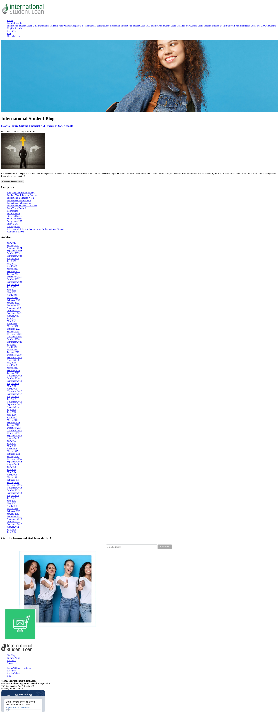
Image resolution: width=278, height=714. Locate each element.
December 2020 (14, 334)
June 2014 (11, 469)
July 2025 (11, 243)
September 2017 (14, 394)
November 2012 (14, 519)
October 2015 (13, 433)
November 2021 (14, 308)
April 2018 (12, 388)
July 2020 (11, 344)
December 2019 (14, 355)
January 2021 (13, 331)
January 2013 (13, 514)
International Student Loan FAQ (135, 25)
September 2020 (14, 342)
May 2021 (11, 321)
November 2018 (14, 375)
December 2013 (14, 485)
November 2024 (14, 248)
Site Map (11, 655)
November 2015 (14, 430)
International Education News (20, 198)
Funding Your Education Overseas (22, 195)
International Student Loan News (22, 205)
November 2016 (14, 401)
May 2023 (11, 263)
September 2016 (14, 404)
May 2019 (11, 362)
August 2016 (13, 407)
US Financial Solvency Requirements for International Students (36, 229)
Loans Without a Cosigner (19, 668)
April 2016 (12, 417)
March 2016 (12, 420)
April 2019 (12, 365)
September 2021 (14, 313)
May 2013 (11, 503)
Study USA (12, 224)
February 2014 (13, 480)
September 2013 (14, 493)
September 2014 (14, 461)
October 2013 (13, 490)
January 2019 (13, 373)
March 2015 (12, 451)
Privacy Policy (13, 658)
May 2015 (11, 446)
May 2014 (11, 472)
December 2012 (14, 516)
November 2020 (14, 336)
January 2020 (13, 352)
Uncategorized (13, 226)
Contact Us (12, 663)
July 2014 (11, 467)
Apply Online (13, 673)
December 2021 (14, 305)
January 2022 (13, 302)
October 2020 (13, 339)
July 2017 (11, 399)
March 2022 (12, 297)
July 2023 (11, 261)
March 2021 (12, 326)
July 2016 (11, 409)
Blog (9, 33)
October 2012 (13, 521)
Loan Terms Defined (16, 208)
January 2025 (13, 245)
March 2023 (12, 269)
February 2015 (13, 454)
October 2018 (13, 378)
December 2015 (14, 428)
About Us (11, 660)
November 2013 (14, 487)
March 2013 (12, 508)
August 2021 (13, 316)
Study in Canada (14, 216)
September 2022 (14, 282)
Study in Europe (14, 218)
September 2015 (14, 435)
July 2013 (11, 498)
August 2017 (13, 396)
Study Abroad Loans (193, 25)
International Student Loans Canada (167, 25)
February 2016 (13, 422)
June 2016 (11, 412)
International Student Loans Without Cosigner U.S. (61, 25)
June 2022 (11, 289)
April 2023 (12, 266)
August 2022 (13, 284)
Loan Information (15, 23)
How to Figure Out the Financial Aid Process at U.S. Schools (37, 125)
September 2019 (14, 357)
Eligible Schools (14, 28)
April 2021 (12, 323)
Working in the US (15, 231)
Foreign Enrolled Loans (215, 25)
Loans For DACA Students (263, 25)
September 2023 (14, 256)
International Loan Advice (19, 200)
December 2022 (14, 276)
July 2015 (11, 441)
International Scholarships (19, 203)
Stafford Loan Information (238, 25)
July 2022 (11, 287)
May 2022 (11, 292)
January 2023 (13, 274)
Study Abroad (13, 213)
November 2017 (14, 391)
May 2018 (11, 386)
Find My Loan (13, 36)
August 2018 (13, 383)
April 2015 (12, 448)
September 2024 (14, 250)
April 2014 (12, 474)
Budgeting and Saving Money (20, 192)
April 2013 (12, 506)
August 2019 (13, 360)
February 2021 (13, 329)
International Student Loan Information (102, 25)
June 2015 (11, 443)
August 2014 (13, 464)
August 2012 (13, 527)
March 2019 (12, 368)
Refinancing (12, 211)
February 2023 (13, 271)
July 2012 (11, 529)
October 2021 (13, 310)
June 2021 (11, 318)
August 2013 (13, 495)
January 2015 (13, 456)
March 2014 (12, 477)
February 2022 (13, 300)
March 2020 (12, 349)
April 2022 (12, 295)
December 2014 (14, 459)
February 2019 (13, 370)
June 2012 (11, 532)
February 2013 (13, 511)
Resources (11, 31)
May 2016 (11, 415)
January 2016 (13, 425)
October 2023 (13, 253)
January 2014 (13, 482)
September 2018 (14, 381)
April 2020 (12, 347)
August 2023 (13, 258)
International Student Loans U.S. (22, 25)
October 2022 (13, 279)
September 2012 (14, 524)
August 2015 (13, 438)
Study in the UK (14, 221)
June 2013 (11, 500)
